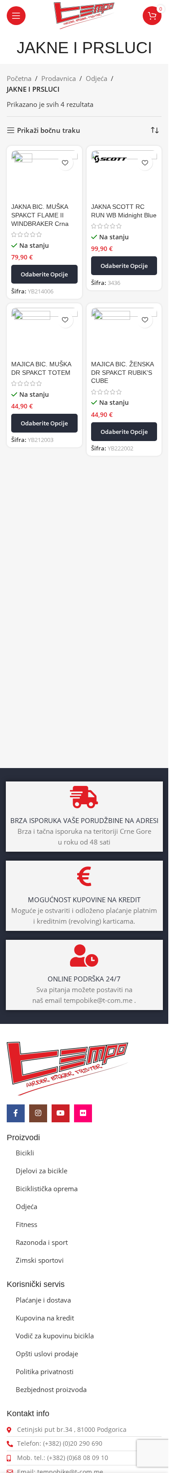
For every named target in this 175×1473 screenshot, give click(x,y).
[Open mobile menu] (16, 16)
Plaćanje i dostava (43, 1299)
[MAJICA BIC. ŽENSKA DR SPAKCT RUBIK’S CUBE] (124, 332)
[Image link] (67, 1067)
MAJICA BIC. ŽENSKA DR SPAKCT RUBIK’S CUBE (122, 373)
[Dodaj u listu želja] (65, 162)
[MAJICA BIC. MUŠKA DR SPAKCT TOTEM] (44, 332)
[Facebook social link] (16, 1113)
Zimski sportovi (40, 1260)
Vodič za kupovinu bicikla (55, 1335)
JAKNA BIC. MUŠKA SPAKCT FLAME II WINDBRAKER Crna (40, 215)
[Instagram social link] (38, 1113)
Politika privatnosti (45, 1371)
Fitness (26, 1224)
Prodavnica (58, 78)
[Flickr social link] (83, 1113)
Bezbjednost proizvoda (51, 1389)
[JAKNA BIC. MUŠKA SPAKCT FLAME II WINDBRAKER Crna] (44, 175)
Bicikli (25, 1152)
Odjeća (96, 78)
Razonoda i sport (42, 1242)
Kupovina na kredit (45, 1317)
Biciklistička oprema (47, 1188)
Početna (19, 78)
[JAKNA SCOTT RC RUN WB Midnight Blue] (124, 175)
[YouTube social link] (61, 1113)
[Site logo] (84, 14)
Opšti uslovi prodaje (47, 1353)
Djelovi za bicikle (41, 1170)
